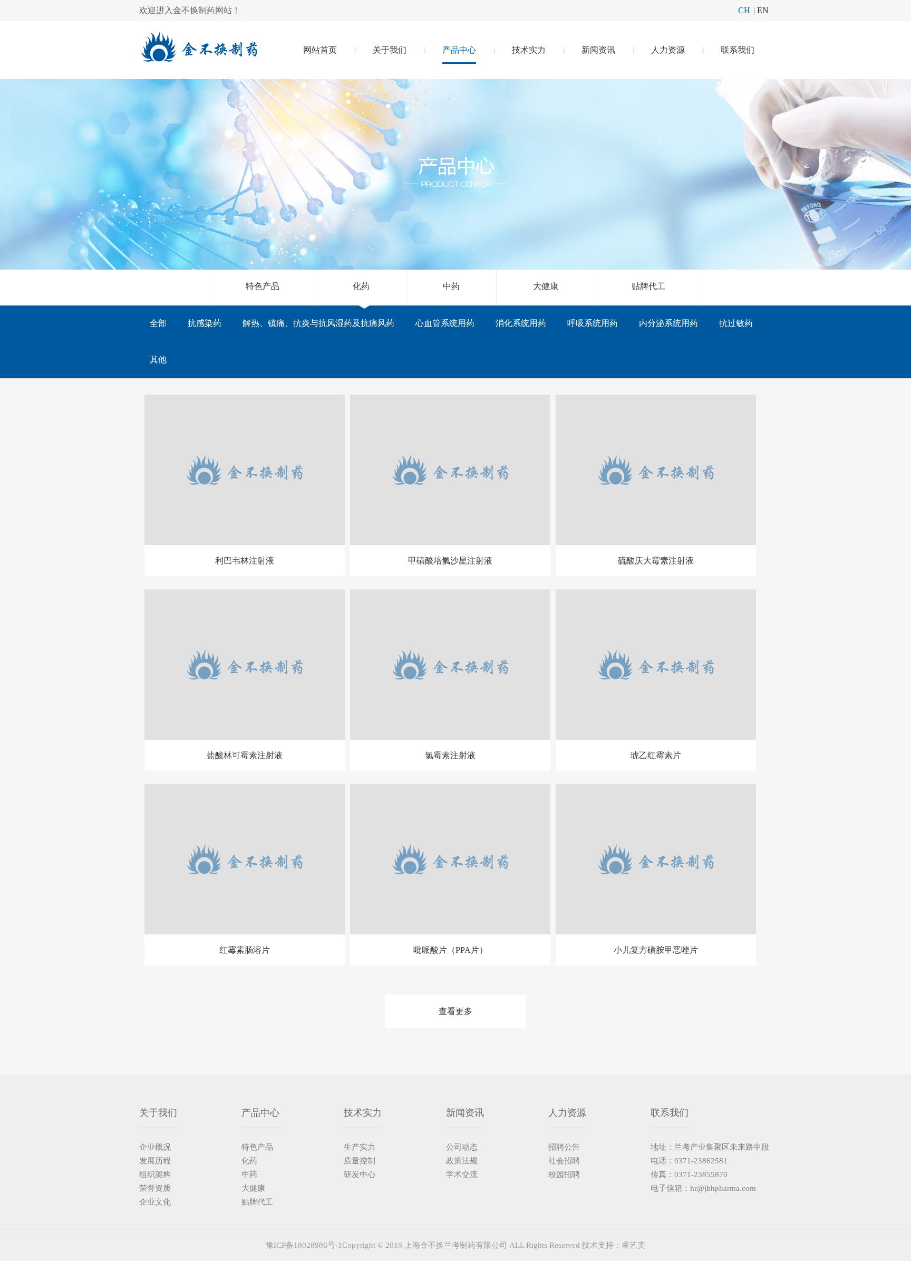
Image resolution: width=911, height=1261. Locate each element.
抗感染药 (204, 323)
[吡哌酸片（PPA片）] (450, 859)
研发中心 (359, 1174)
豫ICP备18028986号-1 (304, 1245)
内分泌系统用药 (668, 323)
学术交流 (462, 1174)
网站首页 (320, 49)
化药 (361, 286)
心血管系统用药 (444, 323)
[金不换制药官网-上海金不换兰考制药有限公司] (198, 55)
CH (744, 10)
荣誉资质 (155, 1188)
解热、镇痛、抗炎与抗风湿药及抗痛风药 (318, 323)
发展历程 (155, 1161)
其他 (158, 359)
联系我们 (737, 49)
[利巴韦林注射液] (244, 470)
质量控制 (359, 1161)
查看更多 (455, 1011)
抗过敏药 (736, 323)
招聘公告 (564, 1147)
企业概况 (155, 1147)
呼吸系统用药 (592, 323)
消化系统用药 (521, 323)
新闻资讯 (598, 49)
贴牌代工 (648, 286)
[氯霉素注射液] (450, 664)
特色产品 (262, 286)
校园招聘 (564, 1174)
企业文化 (155, 1202)
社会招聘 (564, 1161)
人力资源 (668, 49)
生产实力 (359, 1147)
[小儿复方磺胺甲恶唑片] (656, 859)
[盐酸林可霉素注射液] (244, 664)
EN (763, 10)
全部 (158, 323)
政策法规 (462, 1161)
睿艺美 (633, 1245)
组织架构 (155, 1174)
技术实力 (529, 49)
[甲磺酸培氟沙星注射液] (450, 470)
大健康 (545, 286)
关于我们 (389, 49)
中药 (451, 286)
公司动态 (462, 1147)
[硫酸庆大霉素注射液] (656, 470)
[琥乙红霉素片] (656, 664)
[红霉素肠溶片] (244, 859)
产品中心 (459, 49)
